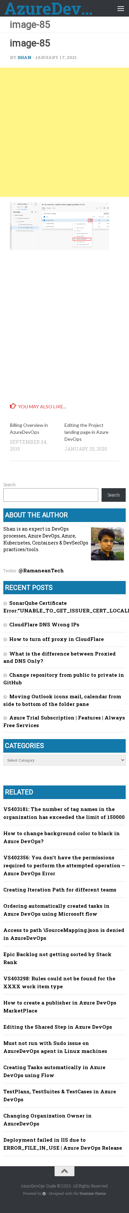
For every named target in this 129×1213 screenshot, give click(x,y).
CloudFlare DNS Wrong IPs (44, 624)
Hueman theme (93, 1193)
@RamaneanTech (41, 570)
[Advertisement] (64, 132)
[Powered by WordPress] (44, 1193)
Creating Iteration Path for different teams (59, 889)
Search (9, 484)
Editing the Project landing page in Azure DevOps (86, 432)
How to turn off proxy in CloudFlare (56, 639)
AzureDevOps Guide (50, 8)
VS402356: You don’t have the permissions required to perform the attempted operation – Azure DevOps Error (64, 865)
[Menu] (120, 8)
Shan (24, 57)
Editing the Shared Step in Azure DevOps (57, 1026)
